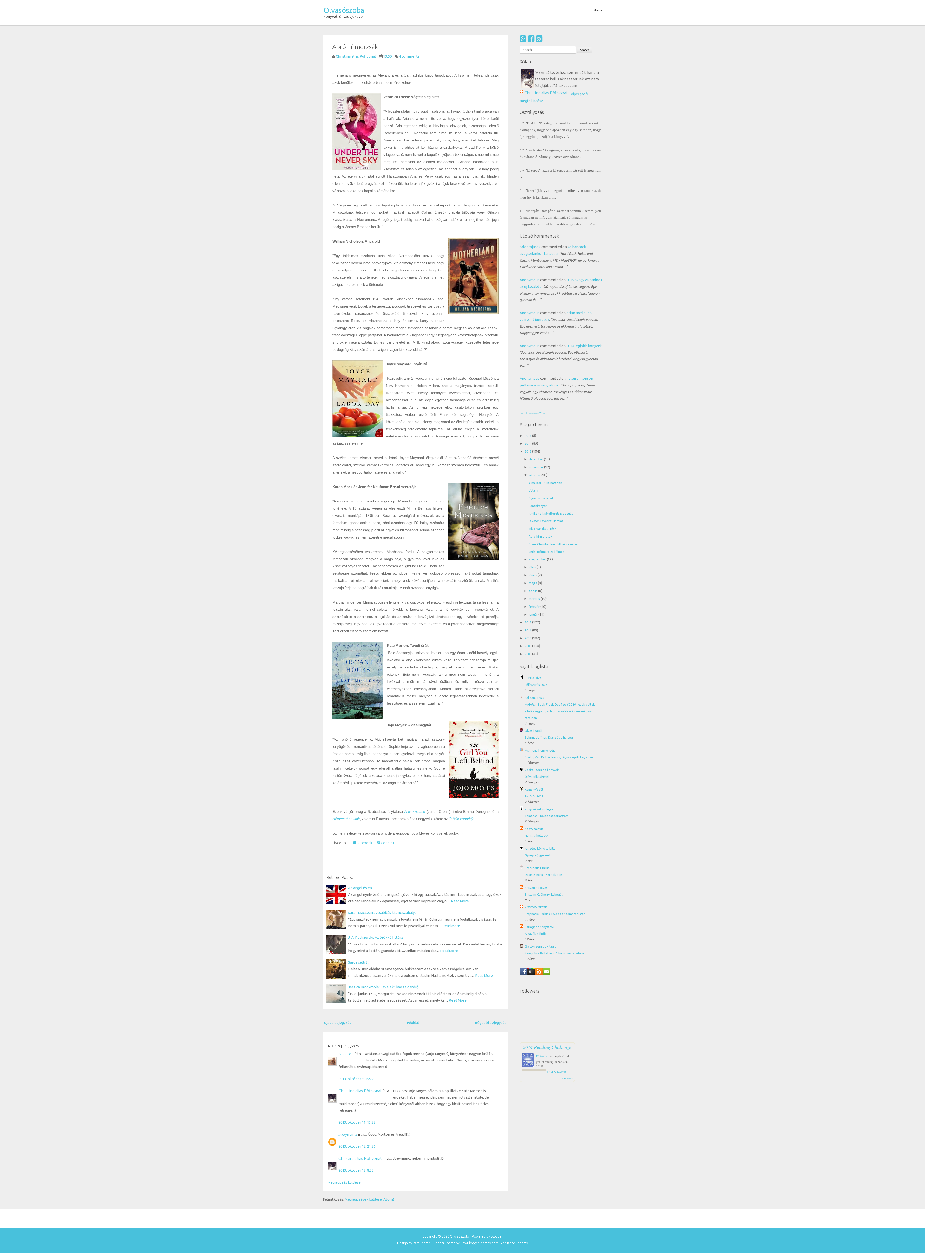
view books (567, 1078)
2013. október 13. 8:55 (356, 1170)
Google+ (387, 843)
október (535, 475)
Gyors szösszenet (541, 498)
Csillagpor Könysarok (540, 927)
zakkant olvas (534, 697)
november (536, 467)
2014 (528, 443)
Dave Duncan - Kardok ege (543, 874)
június (533, 575)
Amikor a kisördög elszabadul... (551, 513)
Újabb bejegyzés (337, 1023)
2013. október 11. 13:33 (357, 1122)
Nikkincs (346, 1053)
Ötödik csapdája (461, 819)
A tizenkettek (414, 812)
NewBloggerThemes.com (479, 1243)
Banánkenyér (538, 506)
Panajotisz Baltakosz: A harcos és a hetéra (554, 953)
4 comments (409, 56)
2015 (528, 435)
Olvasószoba (344, 10)
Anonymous (529, 280)
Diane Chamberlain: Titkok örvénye (553, 544)
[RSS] (539, 38)
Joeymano (347, 1134)
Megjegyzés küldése (344, 1182)
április (533, 590)
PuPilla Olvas (534, 678)
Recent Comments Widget (533, 413)
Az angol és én (360, 888)
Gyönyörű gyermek (538, 855)
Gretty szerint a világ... (540, 946)
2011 (528, 630)
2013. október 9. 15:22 (356, 1079)
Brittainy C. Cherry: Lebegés (544, 894)
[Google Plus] (523, 38)
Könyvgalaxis (534, 828)
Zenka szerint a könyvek (542, 769)
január (533, 614)
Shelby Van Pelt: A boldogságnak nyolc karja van (559, 757)
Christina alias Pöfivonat (360, 1090)
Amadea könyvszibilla (540, 848)
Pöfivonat (541, 1056)
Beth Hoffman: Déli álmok (546, 551)
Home (598, 10)
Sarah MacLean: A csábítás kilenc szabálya (382, 913)
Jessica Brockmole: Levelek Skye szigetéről (384, 987)
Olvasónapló (533, 730)
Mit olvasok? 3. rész (542, 528)
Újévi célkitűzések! (537, 776)
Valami (533, 490)
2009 (528, 646)
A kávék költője (536, 933)
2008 (528, 653)
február (534, 606)
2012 (528, 622)
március (535, 598)
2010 (528, 638)
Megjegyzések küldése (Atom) (369, 1199)
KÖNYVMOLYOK (536, 907)
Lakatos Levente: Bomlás (546, 521)
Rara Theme (421, 1243)
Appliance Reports (514, 1243)
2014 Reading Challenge (547, 1047)
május (533, 583)
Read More (460, 901)
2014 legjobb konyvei (583, 346)
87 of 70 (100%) (556, 1071)
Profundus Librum (537, 868)
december (536, 459)
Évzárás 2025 (534, 796)
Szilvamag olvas (536, 887)
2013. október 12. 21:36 (357, 1146)
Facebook (364, 843)
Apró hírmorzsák (355, 46)
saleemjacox (530, 247)
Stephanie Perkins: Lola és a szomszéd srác (555, 914)
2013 (528, 451)
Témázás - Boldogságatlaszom (546, 815)
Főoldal (413, 1023)
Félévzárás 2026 (536, 684)
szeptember (538, 559)
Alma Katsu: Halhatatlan (545, 483)
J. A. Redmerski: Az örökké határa (375, 937)
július (533, 567)
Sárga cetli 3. (358, 962)
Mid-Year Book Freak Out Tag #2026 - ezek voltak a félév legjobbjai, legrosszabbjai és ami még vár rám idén (560, 711)
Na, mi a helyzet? (536, 835)
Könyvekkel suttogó (539, 809)
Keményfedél (534, 789)
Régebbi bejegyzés (490, 1023)
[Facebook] (531, 38)
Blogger (497, 1236)
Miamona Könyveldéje (540, 750)
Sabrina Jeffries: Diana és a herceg (549, 737)
